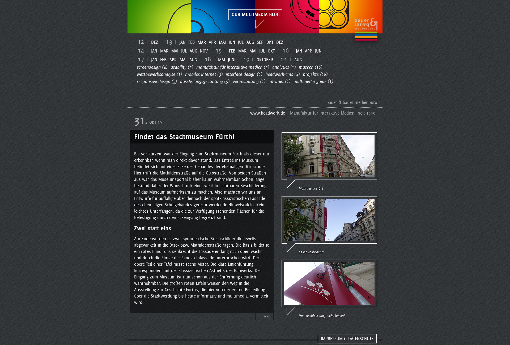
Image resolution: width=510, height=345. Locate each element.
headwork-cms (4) (282, 74)
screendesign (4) (152, 67)
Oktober (265, 59)
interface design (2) (244, 74)
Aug (250, 42)
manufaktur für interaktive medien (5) (232, 67)
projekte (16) (315, 74)
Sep (260, 42)
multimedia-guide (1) (313, 81)
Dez (154, 42)
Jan (182, 42)
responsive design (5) (157, 81)
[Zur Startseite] (255, 16)
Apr (212, 42)
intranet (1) (279, 81)
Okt (269, 42)
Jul (241, 42)
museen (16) (310, 67)
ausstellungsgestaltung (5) (205, 81)
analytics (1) (284, 67)
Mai (222, 42)
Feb (191, 42)
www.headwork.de (267, 113)
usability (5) (182, 67)
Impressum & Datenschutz (347, 338)
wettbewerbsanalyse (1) (159, 74)
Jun (232, 42)
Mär (202, 42)
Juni (318, 51)
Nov (204, 51)
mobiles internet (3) (204, 74)
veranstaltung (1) (249, 81)
